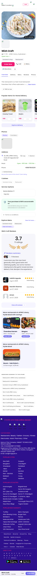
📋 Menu (27, 64)
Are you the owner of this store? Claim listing (14, 174)
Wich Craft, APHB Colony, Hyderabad (13, 399)
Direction (32, 156)
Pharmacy (18, 438)
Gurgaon (21, 461)
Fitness (32, 436)
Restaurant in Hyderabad (10, 381)
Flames (20, 517)
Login (25, 4)
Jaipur (5, 469)
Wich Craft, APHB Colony (10, 392)
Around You (23, 534)
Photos (5, 135)
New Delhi (6, 461)
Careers (12, 547)
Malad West (7, 501)
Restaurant (18, 182)
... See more (31, 84)
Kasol (4, 478)
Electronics (5, 438)
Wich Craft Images (24, 410)
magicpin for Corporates (23, 543)
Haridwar (21, 478)
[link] (9, 110)
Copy (23, 156)
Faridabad (21, 466)
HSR (4, 489)
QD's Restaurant (8, 529)
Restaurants (5, 436)
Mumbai (21, 471)
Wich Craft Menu (28, 406)
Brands (12, 543)
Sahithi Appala (15, 278)
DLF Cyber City (8, 491)
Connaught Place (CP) (25, 501)
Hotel (12, 438)
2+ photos (30, 37)
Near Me (6, 537)
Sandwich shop (7, 182)
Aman (11, 295)
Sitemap (20, 540)
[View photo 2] (5, 44)
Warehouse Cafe (24, 519)
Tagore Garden (23, 504)
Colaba (20, 499)
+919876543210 (30, 168)
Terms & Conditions (10, 540)
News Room (7, 534)
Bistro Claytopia (23, 512)
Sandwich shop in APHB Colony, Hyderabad (15, 385)
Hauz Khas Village (8, 504)
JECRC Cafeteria (23, 522)
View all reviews (17, 305)
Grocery (26, 436)
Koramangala (7, 487)
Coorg (20, 476)
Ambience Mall (23, 491)
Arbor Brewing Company (10, 514)
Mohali (5, 471)
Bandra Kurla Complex (10, 499)
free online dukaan (23, 420)
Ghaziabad (6, 466)
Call (22, 573)
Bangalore (6, 464)
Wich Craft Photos (28, 395)
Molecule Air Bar (8, 519)
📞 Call (18, 64)
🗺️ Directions (6, 69)
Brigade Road (22, 487)
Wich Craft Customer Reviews (25, 403)
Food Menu (14, 135)
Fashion (19, 436)
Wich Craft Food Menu (9, 410)
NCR (19, 469)
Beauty (13, 436)
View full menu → (30, 220)
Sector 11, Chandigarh (10, 496)
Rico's (20, 527)
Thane (20, 473)
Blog (29, 534)
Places (26, 540)
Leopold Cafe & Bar (24, 524)
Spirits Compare (16, 537)
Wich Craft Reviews (8, 403)
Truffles (5, 512)
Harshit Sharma (15, 287)
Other (25, 438)
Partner (6, 543)
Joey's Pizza (7, 527)
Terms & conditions (11, 215)
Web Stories (20, 547)
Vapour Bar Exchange (10, 522)
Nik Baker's (6, 517)
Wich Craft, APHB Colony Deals (11, 395)
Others (13, 558)
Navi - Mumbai (8, 473)
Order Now (8, 64)
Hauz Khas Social (23, 529)
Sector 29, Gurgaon (24, 489)
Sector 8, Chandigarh (10, 494)
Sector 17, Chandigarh (25, 494)
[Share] (15, 69)
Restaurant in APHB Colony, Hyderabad (14, 378)
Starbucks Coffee (9, 524)
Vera (5, 547)
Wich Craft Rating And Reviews (12, 406)
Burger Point (22, 514)
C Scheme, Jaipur (24, 496)
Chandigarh (22, 464)
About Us (15, 534)
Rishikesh (6, 476)
